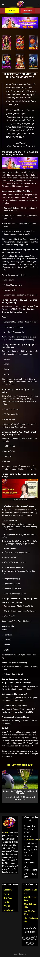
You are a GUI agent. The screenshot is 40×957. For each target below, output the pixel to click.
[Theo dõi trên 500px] (28, 943)
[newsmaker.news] (20, 4)
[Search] (37, 4)
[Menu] (3, 3)
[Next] (38, 785)
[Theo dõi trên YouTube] (35, 938)
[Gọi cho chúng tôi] (28, 938)
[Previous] (2, 785)
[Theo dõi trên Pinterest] (32, 938)
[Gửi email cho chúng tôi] (24, 938)
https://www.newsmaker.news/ (21, 146)
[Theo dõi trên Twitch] (32, 943)
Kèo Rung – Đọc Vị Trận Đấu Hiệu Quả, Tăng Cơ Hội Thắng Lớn (20, 792)
